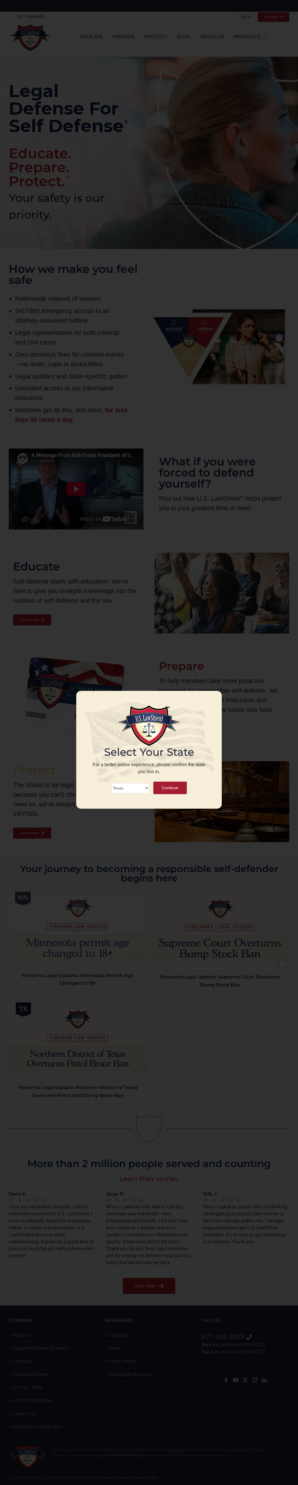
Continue (170, 787)
